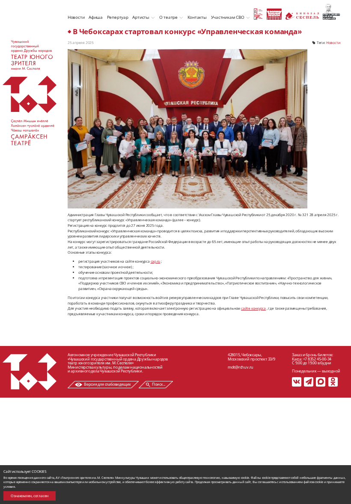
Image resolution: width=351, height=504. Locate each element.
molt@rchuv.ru (240, 367)
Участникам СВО (227, 17)
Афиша (96, 17)
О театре (168, 17)
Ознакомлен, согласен (29, 495)
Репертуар (117, 17)
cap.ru (156, 261)
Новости (76, 17)
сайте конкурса (253, 308)
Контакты (197, 17)
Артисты (140, 17)
